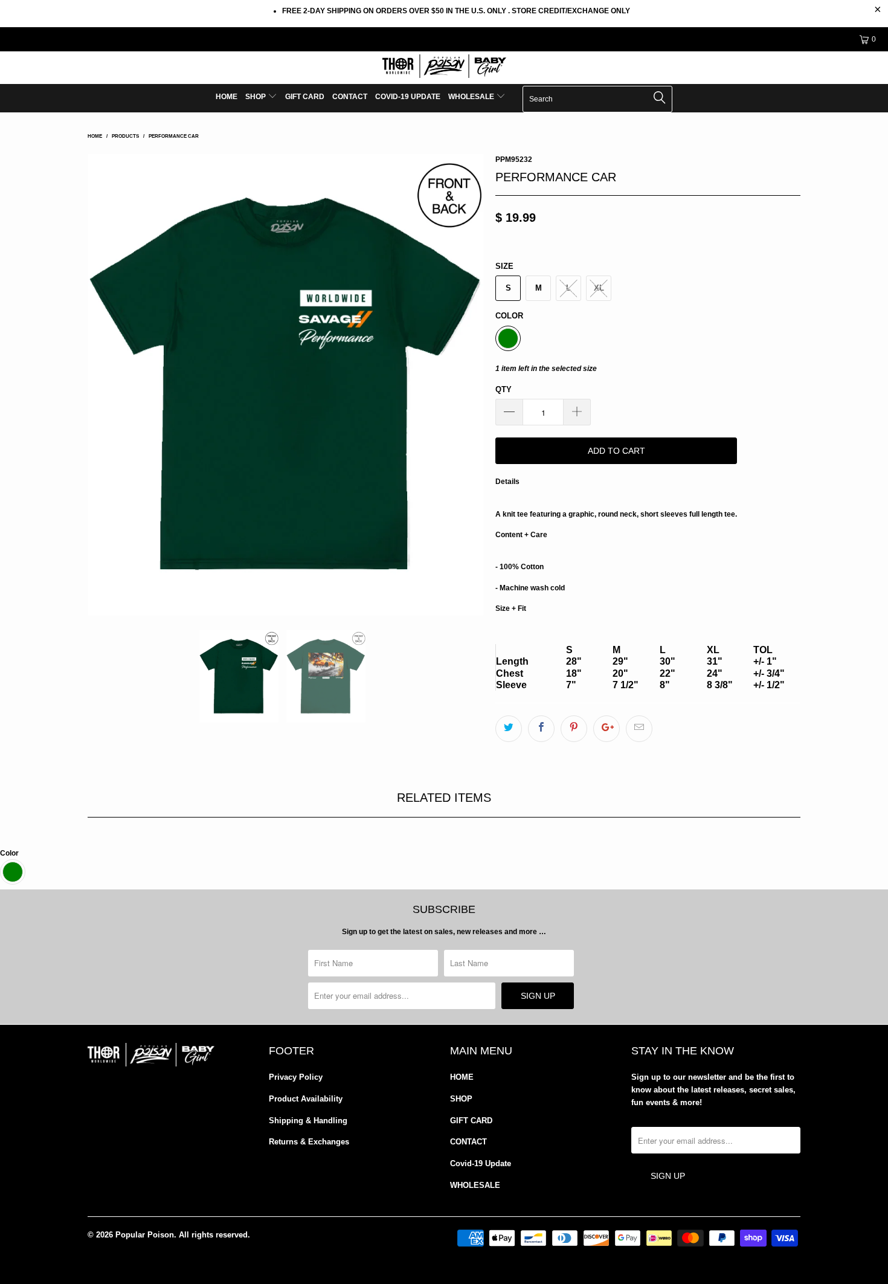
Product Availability (306, 1098)
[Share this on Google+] (606, 728)
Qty (503, 389)
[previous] (108, 385)
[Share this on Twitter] (508, 728)
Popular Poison (144, 1234)
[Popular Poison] (444, 67)
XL (599, 287)
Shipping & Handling (308, 1120)
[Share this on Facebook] (541, 728)
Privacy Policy (296, 1077)
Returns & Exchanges (309, 1141)
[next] (462, 385)
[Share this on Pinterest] (574, 728)
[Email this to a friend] (639, 728)
